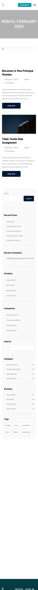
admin (27, 79)
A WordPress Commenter (15, 258)
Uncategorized (11, 325)
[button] (24, 5)
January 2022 (10, 295)
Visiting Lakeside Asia (13, 231)
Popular (15, 432)
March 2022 (10, 285)
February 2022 (11, 290)
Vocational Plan (11, 330)
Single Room (26, 432)
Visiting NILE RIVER (13, 240)
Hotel (16, 425)
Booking (8, 425)
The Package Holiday (13, 320)
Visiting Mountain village (14, 236)
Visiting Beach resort (13, 226)
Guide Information (12, 315)
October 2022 (10, 280)
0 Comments (9, 83)
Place (7, 432)
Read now (11, 106)
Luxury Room (26, 425)
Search (6, 193)
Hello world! (10, 222)
